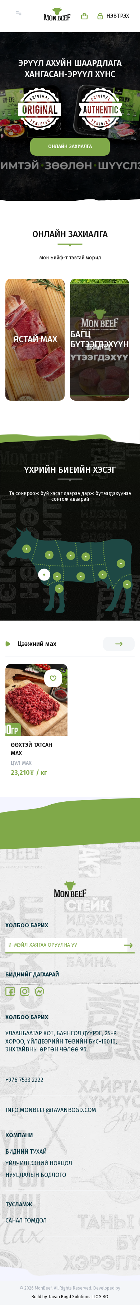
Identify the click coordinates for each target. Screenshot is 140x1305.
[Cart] (84, 16)
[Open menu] (18, 13)
